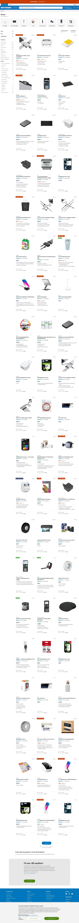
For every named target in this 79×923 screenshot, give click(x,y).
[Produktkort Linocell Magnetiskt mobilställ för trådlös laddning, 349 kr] (25, 284)
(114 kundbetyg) (46, 259)
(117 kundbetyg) (67, 541)
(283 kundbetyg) (67, 660)
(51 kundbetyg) (45, 781)
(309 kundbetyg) (24, 379)
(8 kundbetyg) (24, 500)
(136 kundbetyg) (46, 500)
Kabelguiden (48, 893)
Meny (16, 7)
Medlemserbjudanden (50, 896)
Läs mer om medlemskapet (29, 873)
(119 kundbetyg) (24, 740)
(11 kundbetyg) (45, 179)
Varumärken (48, 899)
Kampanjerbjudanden (50, 895)
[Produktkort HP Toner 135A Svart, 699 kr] (46, 686)
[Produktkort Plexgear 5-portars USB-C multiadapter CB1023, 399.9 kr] (46, 205)
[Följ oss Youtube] (72, 894)
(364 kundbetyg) (67, 338)
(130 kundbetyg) (24, 258)
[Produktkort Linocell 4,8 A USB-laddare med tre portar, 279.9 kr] (25, 365)
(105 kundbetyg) (24, 660)
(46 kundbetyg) (45, 57)
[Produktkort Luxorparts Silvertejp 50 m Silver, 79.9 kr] (25, 727)
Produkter (3, 39)
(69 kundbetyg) (66, 458)
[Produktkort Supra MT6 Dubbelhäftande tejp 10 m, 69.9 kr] (46, 405)
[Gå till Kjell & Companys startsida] (6, 7)
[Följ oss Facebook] (66, 894)
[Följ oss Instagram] (69, 894)
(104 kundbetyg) (67, 620)
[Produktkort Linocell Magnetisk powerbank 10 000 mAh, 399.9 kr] (68, 325)
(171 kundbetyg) (46, 137)
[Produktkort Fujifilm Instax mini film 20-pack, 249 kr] (25, 244)
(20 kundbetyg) (45, 219)
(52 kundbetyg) (24, 541)
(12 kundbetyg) (45, 660)
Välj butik (24, 69)
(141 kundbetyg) (67, 740)
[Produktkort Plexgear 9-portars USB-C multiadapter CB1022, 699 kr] (68, 365)
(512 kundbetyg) (24, 97)
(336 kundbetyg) (24, 137)
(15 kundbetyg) (66, 419)
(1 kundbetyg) (66, 258)
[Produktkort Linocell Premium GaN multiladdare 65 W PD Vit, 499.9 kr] (68, 123)
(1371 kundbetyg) (67, 57)
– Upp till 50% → (38, 1)
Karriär (28, 899)
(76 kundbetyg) (45, 621)
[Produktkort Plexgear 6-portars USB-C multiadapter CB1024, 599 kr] (68, 205)
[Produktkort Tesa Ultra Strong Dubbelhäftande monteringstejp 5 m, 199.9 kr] (25, 325)
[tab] (4, 5)
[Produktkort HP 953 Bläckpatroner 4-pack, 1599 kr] (68, 164)
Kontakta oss (8, 893)
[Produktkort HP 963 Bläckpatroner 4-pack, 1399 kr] (68, 808)
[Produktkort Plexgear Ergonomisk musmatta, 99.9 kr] (68, 606)
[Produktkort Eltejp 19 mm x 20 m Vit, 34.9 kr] (68, 566)
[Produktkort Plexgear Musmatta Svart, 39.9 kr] (68, 84)
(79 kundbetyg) (45, 97)
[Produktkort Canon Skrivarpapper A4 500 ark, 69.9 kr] (68, 43)
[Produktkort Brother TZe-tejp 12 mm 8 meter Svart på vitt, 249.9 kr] (68, 528)
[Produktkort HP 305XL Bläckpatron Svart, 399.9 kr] (25, 808)
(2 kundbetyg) (45, 740)
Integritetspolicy (9, 896)
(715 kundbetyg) (67, 97)
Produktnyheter (49, 898)
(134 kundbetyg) (46, 298)
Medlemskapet (30, 895)
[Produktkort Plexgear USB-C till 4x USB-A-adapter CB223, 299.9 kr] (25, 405)
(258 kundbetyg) (67, 500)
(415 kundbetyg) (46, 379)
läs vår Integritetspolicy (32, 915)
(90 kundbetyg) (24, 419)
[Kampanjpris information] (22, 60)
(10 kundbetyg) (45, 340)
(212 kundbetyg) (24, 340)
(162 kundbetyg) (67, 137)
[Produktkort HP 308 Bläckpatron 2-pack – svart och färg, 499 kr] (25, 444)
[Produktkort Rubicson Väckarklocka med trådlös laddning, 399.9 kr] (68, 727)
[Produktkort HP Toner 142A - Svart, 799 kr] (68, 405)
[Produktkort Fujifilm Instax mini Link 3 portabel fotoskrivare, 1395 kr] (68, 686)
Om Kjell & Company (31, 893)
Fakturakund (8, 895)
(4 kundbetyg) (45, 581)
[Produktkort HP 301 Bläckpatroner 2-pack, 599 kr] (68, 647)
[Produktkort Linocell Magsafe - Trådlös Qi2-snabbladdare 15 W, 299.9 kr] (25, 647)
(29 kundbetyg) (45, 419)
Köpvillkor (8, 899)
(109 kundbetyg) (67, 178)
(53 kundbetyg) (45, 459)
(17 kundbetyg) (24, 458)
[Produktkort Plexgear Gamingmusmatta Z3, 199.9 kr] (46, 123)
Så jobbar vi (29, 896)
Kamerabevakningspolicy (11, 898)
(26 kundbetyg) (66, 219)
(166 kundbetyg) (24, 219)
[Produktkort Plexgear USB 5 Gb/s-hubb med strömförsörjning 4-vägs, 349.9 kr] (46, 244)
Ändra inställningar (21, 918)
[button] (7, 16)
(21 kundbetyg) (24, 699)
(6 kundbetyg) (66, 699)
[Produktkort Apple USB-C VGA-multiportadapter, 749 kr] (68, 284)
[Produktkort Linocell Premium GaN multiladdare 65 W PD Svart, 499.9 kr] (25, 164)
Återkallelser (8, 901)
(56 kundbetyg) (66, 781)
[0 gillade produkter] (74, 7)
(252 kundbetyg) (24, 58)
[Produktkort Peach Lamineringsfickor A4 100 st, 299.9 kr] (25, 767)
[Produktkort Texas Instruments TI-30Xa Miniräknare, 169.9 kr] (46, 84)
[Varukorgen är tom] (77, 7)
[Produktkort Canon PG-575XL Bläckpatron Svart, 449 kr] (46, 647)
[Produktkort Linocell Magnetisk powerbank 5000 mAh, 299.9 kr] (25, 123)
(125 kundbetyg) (46, 541)
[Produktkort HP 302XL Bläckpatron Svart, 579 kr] (46, 365)
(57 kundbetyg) (24, 298)
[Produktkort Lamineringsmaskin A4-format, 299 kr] (46, 528)
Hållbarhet (29, 898)
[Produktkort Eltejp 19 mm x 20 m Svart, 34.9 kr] (25, 528)
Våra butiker (29, 901)
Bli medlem (29, 881)
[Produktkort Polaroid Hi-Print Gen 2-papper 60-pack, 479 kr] (25, 686)
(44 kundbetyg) (66, 379)
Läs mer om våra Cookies (23, 915)
